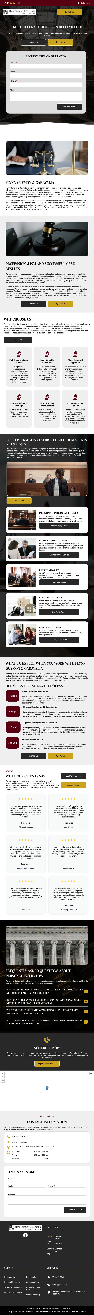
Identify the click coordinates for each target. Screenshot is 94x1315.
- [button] (2, 1076)
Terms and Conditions (78, 1312)
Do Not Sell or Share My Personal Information (35, 1312)
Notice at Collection (61, 1312)
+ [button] (2, 1073)
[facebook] (25, 1235)
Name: (12, 63)
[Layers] (91, 1073)
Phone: (13, 81)
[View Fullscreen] (2, 1080)
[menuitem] (50, 1236)
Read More (25, 823)
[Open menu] (87, 12)
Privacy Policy (12, 1312)
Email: (12, 72)
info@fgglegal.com (19, 1142)
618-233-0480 (18, 1136)
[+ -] (47, 1091)
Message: (14, 90)
